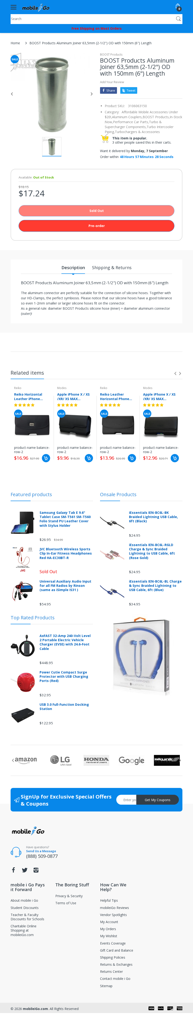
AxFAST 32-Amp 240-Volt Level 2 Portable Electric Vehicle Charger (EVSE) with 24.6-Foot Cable (65, 642)
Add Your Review (112, 82)
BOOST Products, (156, 117)
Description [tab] (73, 267)
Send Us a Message (41, 851)
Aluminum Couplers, (127, 117)
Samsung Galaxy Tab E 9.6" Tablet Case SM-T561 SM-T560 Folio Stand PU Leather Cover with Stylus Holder (65, 519)
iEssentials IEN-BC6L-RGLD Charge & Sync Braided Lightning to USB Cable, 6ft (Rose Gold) (152, 551)
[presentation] (175, 373)
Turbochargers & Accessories (137, 132)
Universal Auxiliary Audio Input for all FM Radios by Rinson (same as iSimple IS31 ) (65, 585)
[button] (24, 405)
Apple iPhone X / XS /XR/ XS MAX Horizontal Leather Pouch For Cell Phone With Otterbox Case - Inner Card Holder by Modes (160, 396)
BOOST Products (111, 55)
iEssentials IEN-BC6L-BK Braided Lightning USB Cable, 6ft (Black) (153, 517)
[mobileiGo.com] (36, 7)
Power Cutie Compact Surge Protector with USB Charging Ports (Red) (64, 676)
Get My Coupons (157, 800)
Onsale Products (118, 494)
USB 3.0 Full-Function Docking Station (64, 706)
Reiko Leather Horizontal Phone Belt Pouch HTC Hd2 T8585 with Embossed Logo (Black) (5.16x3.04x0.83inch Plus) (116, 396)
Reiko (17, 388)
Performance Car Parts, (131, 122)
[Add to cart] (46, 458)
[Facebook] (13, 871)
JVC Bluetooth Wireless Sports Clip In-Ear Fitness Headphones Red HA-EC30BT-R (66, 553)
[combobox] (96, 18)
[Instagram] (36, 871)
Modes (61, 388)
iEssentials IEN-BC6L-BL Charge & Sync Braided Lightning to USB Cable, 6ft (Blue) (155, 585)
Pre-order (96, 225)
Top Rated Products (33, 617)
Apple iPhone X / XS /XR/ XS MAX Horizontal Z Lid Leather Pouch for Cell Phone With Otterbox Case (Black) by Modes (73, 396)
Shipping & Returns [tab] (112, 267)
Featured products (31, 494)
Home (15, 43)
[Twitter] (25, 871)
